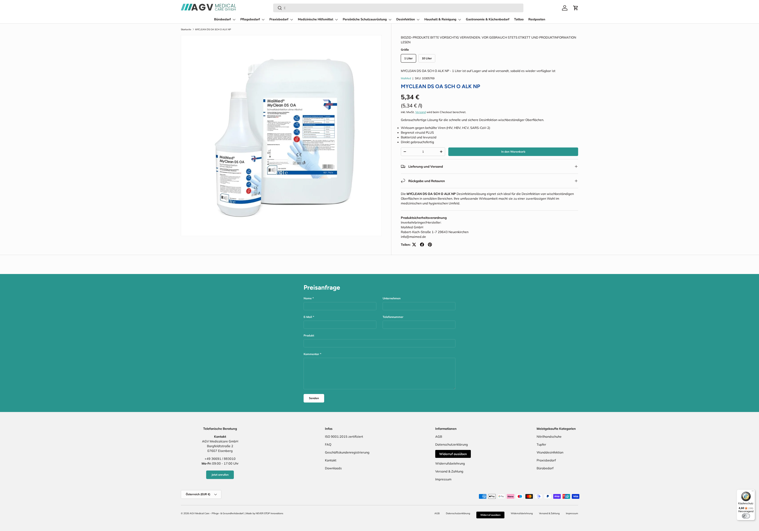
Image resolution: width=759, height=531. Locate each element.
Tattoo (519, 19)
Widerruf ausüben (453, 454)
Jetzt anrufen (219, 474)
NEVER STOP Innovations (269, 513)
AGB (438, 436)
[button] (575, 8)
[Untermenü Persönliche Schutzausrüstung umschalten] (390, 19)
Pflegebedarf (250, 19)
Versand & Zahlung (449, 471)
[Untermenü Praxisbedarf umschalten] (291, 19)
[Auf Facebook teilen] (422, 244)
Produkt (309, 335)
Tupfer (541, 444)
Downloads (333, 468)
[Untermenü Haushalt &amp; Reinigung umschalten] (459, 19)
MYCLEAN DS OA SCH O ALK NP (213, 29)
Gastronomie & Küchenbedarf (487, 19)
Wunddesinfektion (550, 452)
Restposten (536, 19)
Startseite (186, 29)
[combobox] (398, 8)
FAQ (328, 444)
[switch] (746, 516)
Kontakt (330, 460)
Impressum (443, 479)
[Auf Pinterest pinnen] (430, 244)
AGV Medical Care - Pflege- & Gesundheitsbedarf (217, 513)
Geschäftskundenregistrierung (347, 452)
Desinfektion (405, 19)
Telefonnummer (393, 317)
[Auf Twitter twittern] (414, 244)
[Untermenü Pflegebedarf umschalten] (263, 19)
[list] (281, 135)
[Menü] (752, 491)
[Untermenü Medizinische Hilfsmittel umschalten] (336, 19)
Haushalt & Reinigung (440, 19)
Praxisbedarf (278, 19)
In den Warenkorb (513, 151)
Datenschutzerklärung (451, 444)
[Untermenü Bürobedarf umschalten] (234, 19)
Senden (314, 398)
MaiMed (406, 78)
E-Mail (308, 317)
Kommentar (311, 354)
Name (308, 298)
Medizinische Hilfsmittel (315, 19)
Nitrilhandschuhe (549, 436)
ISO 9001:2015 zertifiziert (344, 436)
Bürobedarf (222, 19)
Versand (420, 112)
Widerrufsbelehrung (450, 463)
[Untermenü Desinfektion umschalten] (418, 19)
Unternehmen (391, 298)
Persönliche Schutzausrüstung (365, 19)
